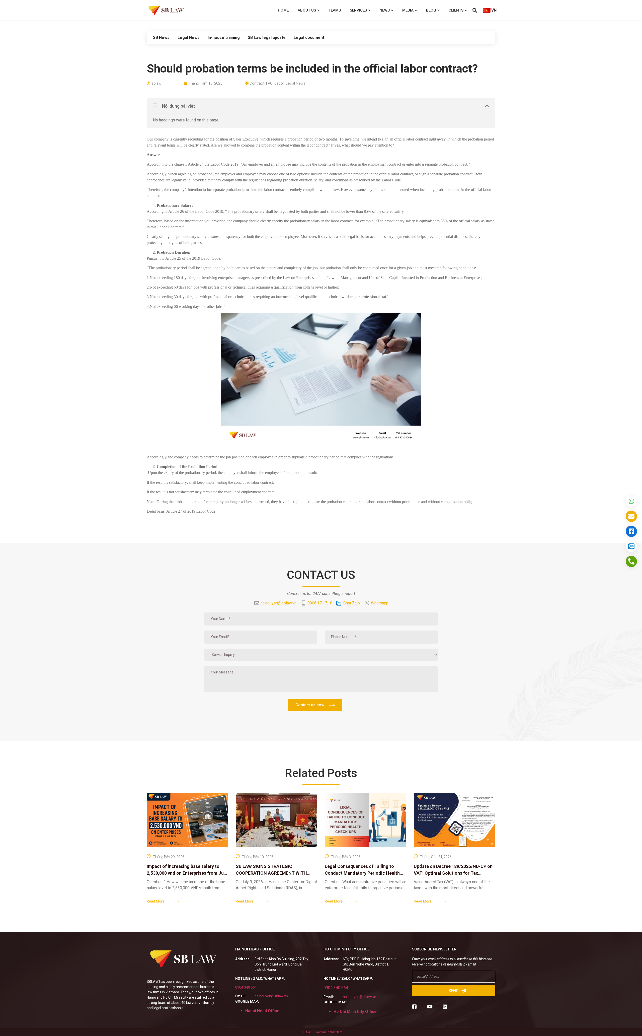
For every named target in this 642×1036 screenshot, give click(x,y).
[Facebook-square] (414, 1006)
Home (283, 10)
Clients (456, 10)
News (384, 10)
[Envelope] (631, 516)
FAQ (269, 83)
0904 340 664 (246, 987)
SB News (161, 37)
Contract (257, 83)
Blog (431, 10)
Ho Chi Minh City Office (355, 1011)
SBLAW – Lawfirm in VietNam (321, 1032)
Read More (156, 901)
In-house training (224, 37)
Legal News (189, 37)
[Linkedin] (445, 1006)
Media (408, 10)
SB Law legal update (267, 37)
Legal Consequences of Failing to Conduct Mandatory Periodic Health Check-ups (362, 873)
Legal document (309, 37)
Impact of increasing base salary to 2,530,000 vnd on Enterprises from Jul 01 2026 (186, 873)
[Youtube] (429, 1006)
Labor (279, 83)
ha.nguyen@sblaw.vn (271, 996)
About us (307, 10)
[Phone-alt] (631, 561)
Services (358, 10)
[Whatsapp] (631, 501)
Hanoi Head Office (262, 1010)
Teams (335, 10)
